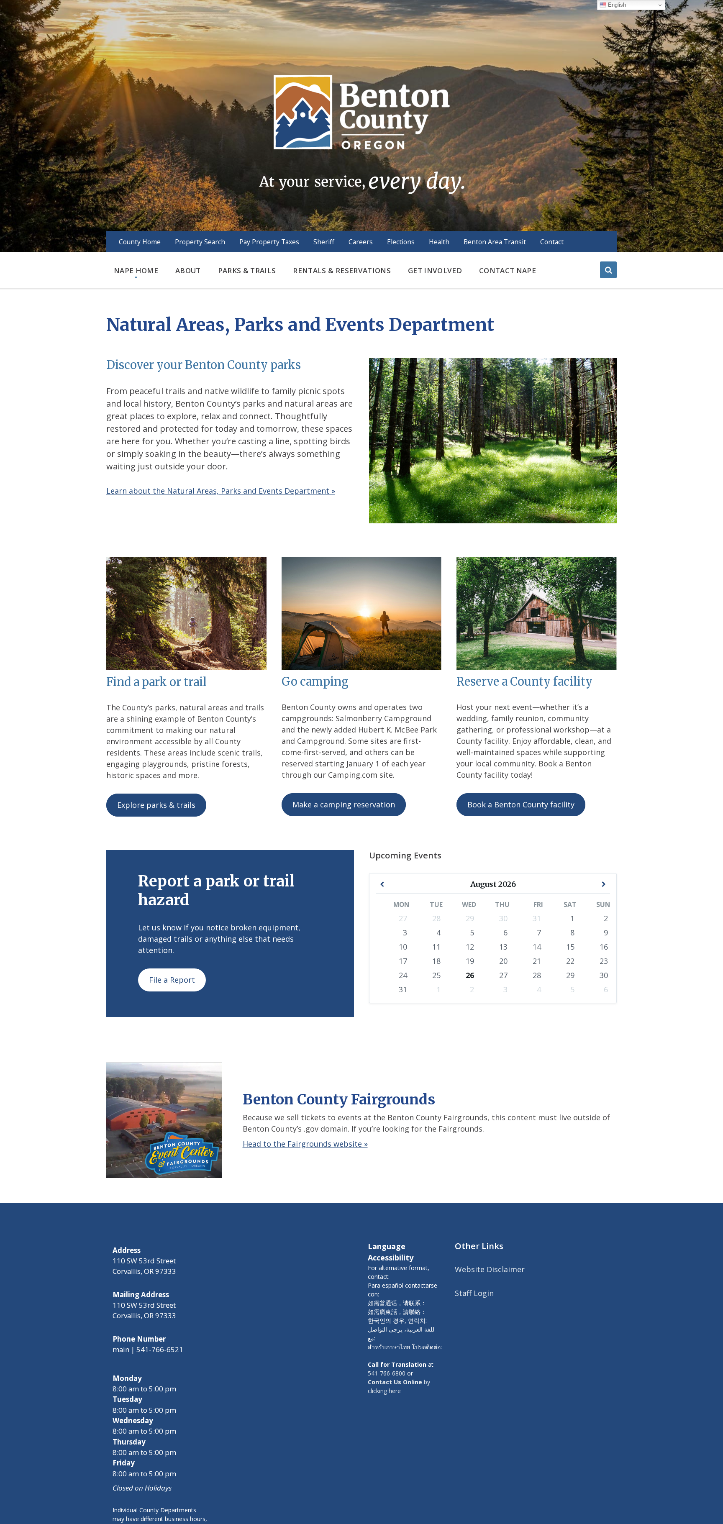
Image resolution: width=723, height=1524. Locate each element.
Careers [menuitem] (361, 241)
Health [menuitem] (439, 241)
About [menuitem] (188, 270)
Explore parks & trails (156, 805)
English (616, 5)
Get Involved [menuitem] (435, 270)
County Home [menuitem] (140, 241)
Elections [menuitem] (401, 241)
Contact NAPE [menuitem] (507, 270)
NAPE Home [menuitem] (136, 270)
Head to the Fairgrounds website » (305, 1144)
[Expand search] (608, 269)
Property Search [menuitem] (200, 241)
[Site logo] (361, 133)
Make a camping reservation (343, 804)
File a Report (172, 980)
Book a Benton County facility (520, 804)
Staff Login (474, 1293)
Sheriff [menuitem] (323, 241)
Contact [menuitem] (552, 241)
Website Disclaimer (490, 1269)
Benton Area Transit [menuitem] (495, 241)
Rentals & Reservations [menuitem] (341, 270)
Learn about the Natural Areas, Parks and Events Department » (220, 491)
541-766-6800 (386, 1373)
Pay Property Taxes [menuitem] (269, 241)
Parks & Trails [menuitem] (247, 270)
